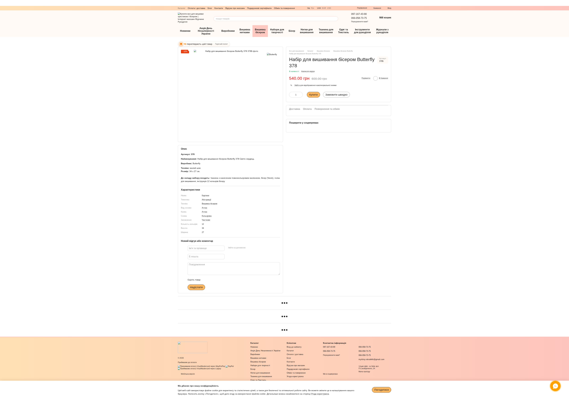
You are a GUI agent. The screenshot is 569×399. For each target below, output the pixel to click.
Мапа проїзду (364, 372)
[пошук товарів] (335, 18)
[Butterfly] (272, 54)
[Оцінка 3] (214, 280)
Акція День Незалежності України (206, 31)
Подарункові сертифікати (259, 8)
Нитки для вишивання (306, 30)
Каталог (181, 8)
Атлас (204, 208)
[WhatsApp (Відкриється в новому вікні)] (342, 8)
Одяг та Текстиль (343, 30)
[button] (567, 3)
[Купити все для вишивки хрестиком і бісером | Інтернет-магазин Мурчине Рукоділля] (192, 347)
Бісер (292, 31)
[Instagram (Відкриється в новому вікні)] (346, 8)
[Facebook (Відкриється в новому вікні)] (349, 8)
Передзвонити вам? (359, 22)
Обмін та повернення (284, 8)
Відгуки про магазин (235, 8)
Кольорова (206, 216)
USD (329, 8)
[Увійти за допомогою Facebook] (249, 248)
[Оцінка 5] (224, 280)
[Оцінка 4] (219, 280)
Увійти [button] (297, 85)
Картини (205, 195)
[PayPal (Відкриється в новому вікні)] (230, 366)
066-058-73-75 (359, 18)
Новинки (185, 31)
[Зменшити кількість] (291, 94)
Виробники (228, 31)
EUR (324, 8)
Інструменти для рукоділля (362, 30)
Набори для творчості (277, 30)
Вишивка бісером (260, 30)
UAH (319, 8)
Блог (210, 8)
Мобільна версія (187, 374)
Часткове (206, 220)
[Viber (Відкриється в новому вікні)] (335, 8)
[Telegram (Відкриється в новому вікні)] (339, 8)
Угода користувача (295, 376)
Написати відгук (308, 72)
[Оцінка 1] (205, 280)
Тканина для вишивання (326, 30)
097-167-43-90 (359, 14)
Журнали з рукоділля (382, 30)
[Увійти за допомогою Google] (253, 248)
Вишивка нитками (244, 30)
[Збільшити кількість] (300, 94)
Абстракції (206, 200)
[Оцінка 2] (210, 280)
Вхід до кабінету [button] (294, 347)
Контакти (218, 8)
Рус (312, 8)
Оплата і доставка (196, 8)
